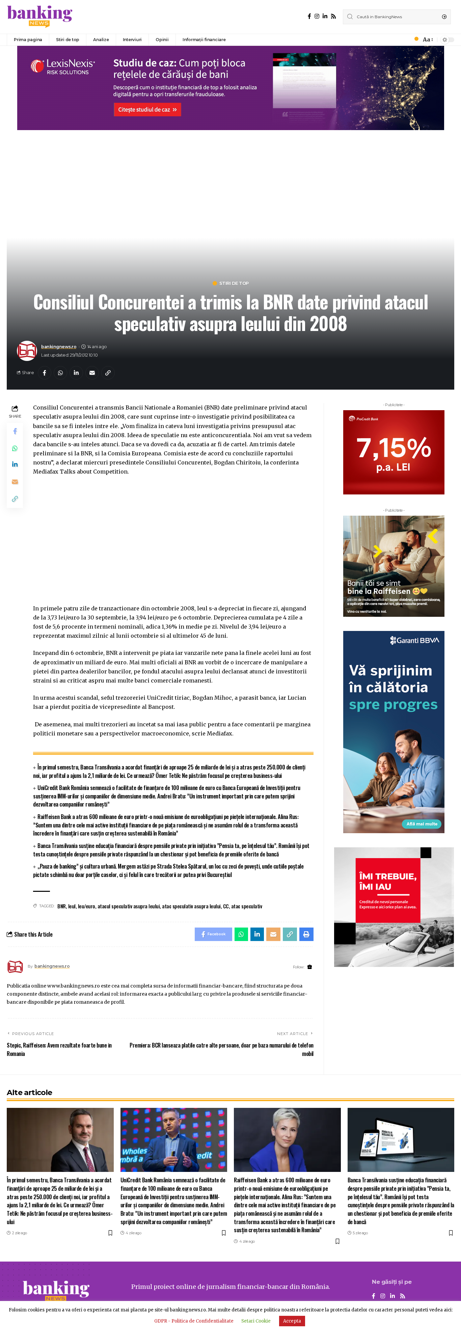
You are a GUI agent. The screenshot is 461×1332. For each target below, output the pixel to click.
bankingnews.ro (58, 346)
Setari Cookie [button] (256, 1321)
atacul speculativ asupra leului (129, 906)
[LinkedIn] (325, 16)
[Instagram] (317, 16)
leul (72, 906)
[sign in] (405, 39)
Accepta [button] (292, 1321)
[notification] (414, 39)
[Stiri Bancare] (40, 17)
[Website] (310, 967)
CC (226, 906)
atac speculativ (246, 906)
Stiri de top (234, 283)
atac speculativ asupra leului (191, 906)
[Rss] (333, 16)
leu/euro (86, 906)
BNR (61, 906)
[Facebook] (309, 16)
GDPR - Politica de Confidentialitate (194, 1321)
